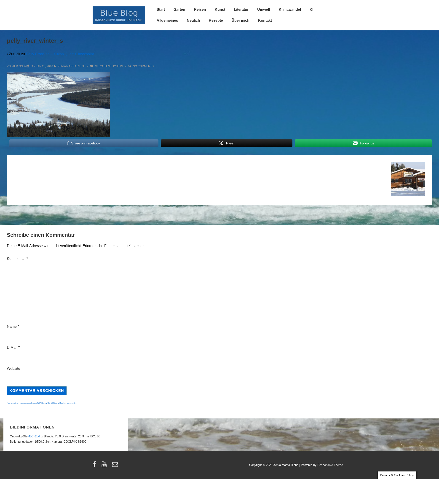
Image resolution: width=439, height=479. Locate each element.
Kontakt (265, 20)
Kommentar (17, 259)
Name (12, 326)
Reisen (200, 9)
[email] (115, 466)
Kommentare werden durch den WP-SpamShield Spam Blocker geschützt (42, 403)
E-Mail (12, 347)
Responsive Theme (330, 465)
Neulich (193, 20)
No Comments (143, 66)
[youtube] (105, 466)
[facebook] (95, 466)
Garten (179, 9)
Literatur (241, 9)
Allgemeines (167, 20)
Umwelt (263, 9)
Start (161, 9)
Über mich (240, 20)
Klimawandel (290, 9)
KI (311, 9)
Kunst (220, 9)
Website (13, 368)
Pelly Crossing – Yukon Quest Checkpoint (60, 54)
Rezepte (216, 20)
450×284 (34, 436)
